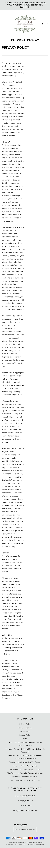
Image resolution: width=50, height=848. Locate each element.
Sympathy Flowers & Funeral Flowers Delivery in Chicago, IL (25, 750)
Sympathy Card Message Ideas (25, 777)
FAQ (25, 739)
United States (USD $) (23, 829)
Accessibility (25, 731)
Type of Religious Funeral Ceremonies (25, 780)
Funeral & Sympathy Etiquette (25, 766)
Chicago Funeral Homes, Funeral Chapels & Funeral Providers (25, 743)
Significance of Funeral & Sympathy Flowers (25, 773)
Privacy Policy (24, 724)
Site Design (20, 845)
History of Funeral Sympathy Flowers (25, 769)
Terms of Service (25, 728)
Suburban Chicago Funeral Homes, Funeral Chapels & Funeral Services (25, 757)
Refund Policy (25, 735)
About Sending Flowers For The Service (25, 762)
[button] (2, 23)
